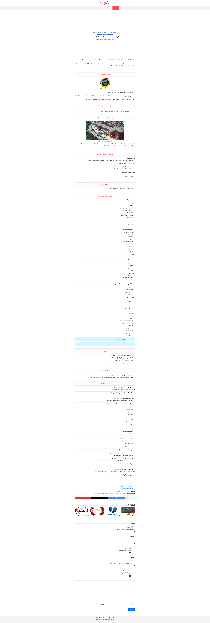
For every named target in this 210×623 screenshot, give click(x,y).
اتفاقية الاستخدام (101, 619)
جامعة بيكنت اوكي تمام (97, 493)
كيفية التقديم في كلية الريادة (115, 515)
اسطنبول (124, 493)
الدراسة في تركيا (110, 32)
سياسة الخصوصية (107, 619)
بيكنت (120, 493)
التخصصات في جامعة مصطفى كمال (98, 515)
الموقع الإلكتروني (101, 604)
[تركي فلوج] (105, 3)
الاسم (134, 599)
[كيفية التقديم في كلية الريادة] (113, 511)
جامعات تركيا (116, 493)
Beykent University (127, 491)
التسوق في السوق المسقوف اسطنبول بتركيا (125, 488)
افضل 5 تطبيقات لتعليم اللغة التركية (127, 484)
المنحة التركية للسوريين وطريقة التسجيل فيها (123, 339)
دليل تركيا (112, 619)
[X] (99, 498)
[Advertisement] (105, 20)
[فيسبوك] (116, 498)
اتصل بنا (97, 619)
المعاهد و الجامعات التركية (102, 34)
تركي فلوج (115, 32)
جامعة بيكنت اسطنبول (105, 493)
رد (134, 531)
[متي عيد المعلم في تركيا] (128, 511)
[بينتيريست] (83, 498)
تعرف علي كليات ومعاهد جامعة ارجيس (82, 515)
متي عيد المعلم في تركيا (131, 515)
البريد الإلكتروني (133, 604)
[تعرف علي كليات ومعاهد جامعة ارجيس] (82, 511)
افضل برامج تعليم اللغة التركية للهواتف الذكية (125, 486)
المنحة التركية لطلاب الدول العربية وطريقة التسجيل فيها (121, 344)
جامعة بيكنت (111, 493)
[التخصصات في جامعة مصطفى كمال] (97, 511)
